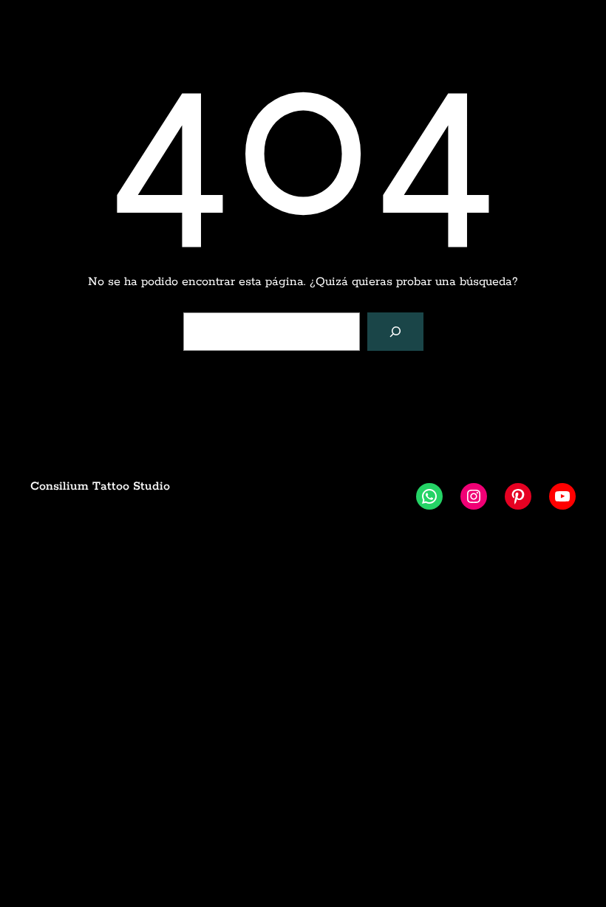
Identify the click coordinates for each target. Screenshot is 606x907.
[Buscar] (395, 331)
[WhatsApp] (429, 496)
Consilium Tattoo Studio (100, 486)
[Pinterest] (518, 496)
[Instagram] (473, 496)
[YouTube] (562, 496)
